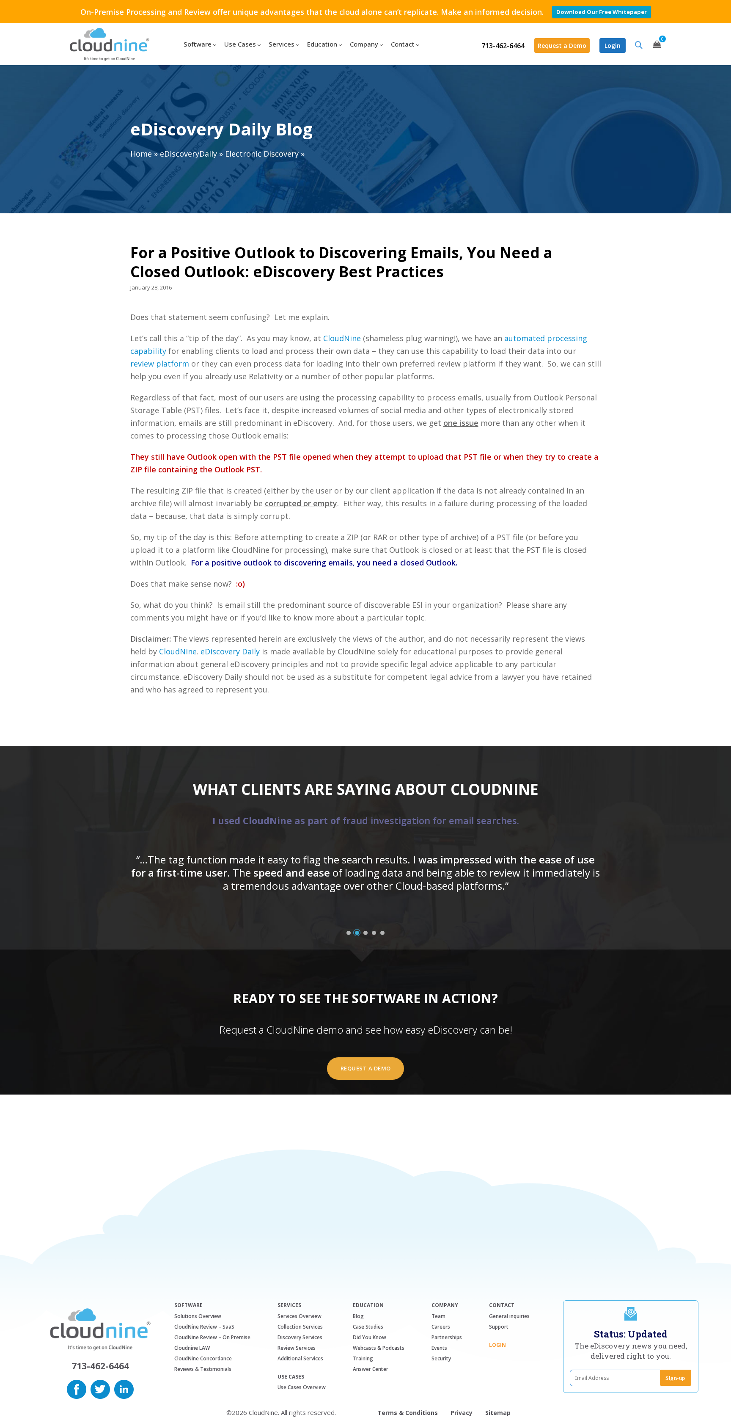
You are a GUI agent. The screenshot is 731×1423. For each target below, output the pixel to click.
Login (613, 45)
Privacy (462, 1413)
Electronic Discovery (262, 154)
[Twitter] (100, 1388)
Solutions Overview (197, 1316)
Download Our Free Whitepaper (601, 12)
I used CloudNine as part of (365, 820)
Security (441, 1358)
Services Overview (300, 1316)
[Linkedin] (124, 1388)
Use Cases (291, 1376)
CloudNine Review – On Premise (212, 1337)
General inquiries (509, 1316)
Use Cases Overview (302, 1387)
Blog (358, 1316)
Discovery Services (300, 1337)
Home (141, 154)
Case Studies (368, 1326)
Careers (440, 1326)
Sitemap (498, 1413)
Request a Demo (562, 45)
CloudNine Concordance (203, 1358)
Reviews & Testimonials (202, 1369)
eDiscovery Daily (230, 651)
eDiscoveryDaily (188, 154)
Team (438, 1316)
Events (439, 1347)
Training (363, 1358)
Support (498, 1326)
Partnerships (446, 1337)
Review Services (297, 1347)
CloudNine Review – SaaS (204, 1326)
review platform (159, 364)
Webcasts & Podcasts (378, 1347)
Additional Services (300, 1358)
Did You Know (369, 1337)
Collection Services (300, 1326)
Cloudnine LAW (192, 1347)
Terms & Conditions (407, 1413)
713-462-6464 (503, 45)
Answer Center (370, 1369)
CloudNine (342, 338)
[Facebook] (76, 1388)
